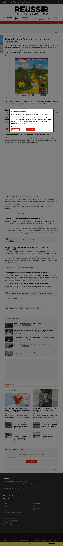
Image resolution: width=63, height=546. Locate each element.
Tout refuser (15, 129)
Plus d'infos (24, 123)
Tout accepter (30, 129)
